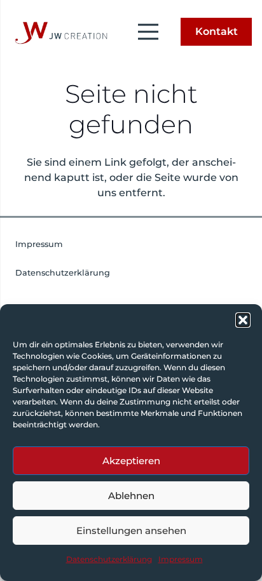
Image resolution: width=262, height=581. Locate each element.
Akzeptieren (131, 461)
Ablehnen (131, 496)
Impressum (180, 559)
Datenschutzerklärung (109, 559)
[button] (243, 320)
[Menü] (148, 32)
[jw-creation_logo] (59, 31)
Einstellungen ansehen (131, 530)
